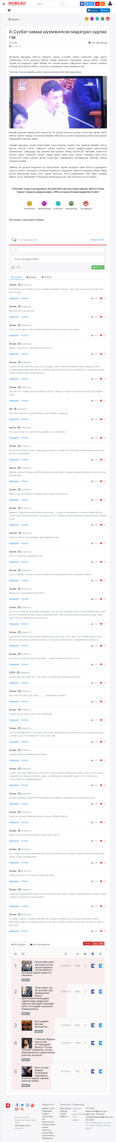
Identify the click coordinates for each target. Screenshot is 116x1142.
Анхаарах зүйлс (97, 240)
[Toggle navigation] (9, 10)
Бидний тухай (48, 1108)
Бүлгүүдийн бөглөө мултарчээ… (42, 1024)
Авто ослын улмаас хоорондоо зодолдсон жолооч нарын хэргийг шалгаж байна (35, 1074)
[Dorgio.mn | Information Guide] (8, 1105)
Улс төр (95, 42)
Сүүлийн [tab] (17, 277)
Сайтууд (63, 1111)
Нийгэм (25, 980)
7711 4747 (90, 1108)
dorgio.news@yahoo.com (96, 1111)
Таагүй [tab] (47, 277)
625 (91, 3)
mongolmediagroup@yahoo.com (99, 1117)
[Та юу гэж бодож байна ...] (58, 259)
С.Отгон (13, 42)
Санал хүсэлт (48, 1122)
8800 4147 (90, 1114)
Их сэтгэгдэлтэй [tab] (41, 944)
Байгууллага (65, 1108)
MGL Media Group (22, 1125)
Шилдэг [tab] (33, 277)
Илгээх (99, 267)
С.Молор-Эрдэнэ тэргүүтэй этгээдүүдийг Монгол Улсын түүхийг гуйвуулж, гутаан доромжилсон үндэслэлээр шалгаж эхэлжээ (38, 1047)
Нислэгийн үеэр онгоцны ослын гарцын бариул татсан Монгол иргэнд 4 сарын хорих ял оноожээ (38, 968)
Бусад (104, 42)
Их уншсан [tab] (19, 944)
